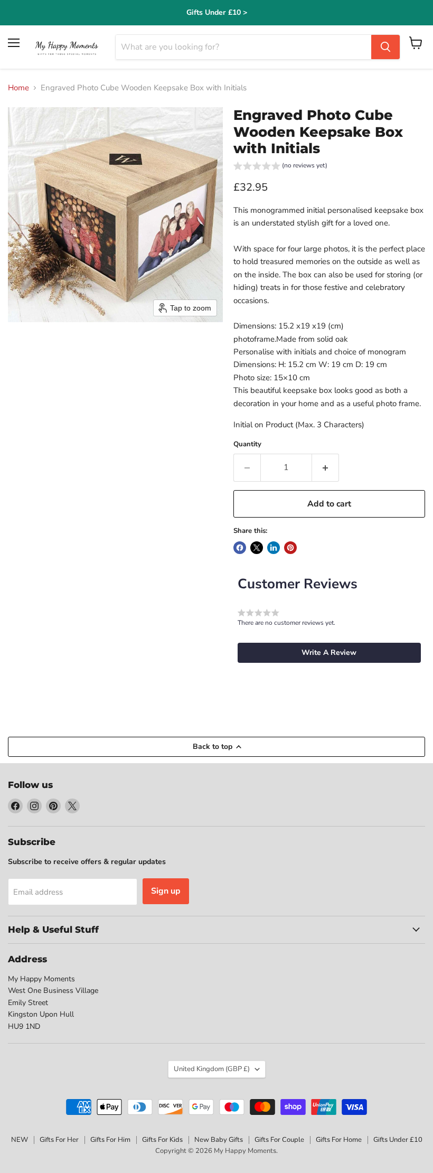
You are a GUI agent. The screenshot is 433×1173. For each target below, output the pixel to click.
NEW (19, 1139)
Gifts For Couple (279, 1139)
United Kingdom (212, 1069)
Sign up (166, 891)
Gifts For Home (339, 1139)
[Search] (385, 47)
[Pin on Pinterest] (290, 547)
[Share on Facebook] (239, 547)
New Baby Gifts (218, 1139)
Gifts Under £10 (397, 1139)
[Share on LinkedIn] (273, 547)
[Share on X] (256, 547)
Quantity (247, 444)
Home (18, 87)
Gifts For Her (59, 1139)
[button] (280, 167)
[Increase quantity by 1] (325, 467)
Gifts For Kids (162, 1139)
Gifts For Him (110, 1139)
